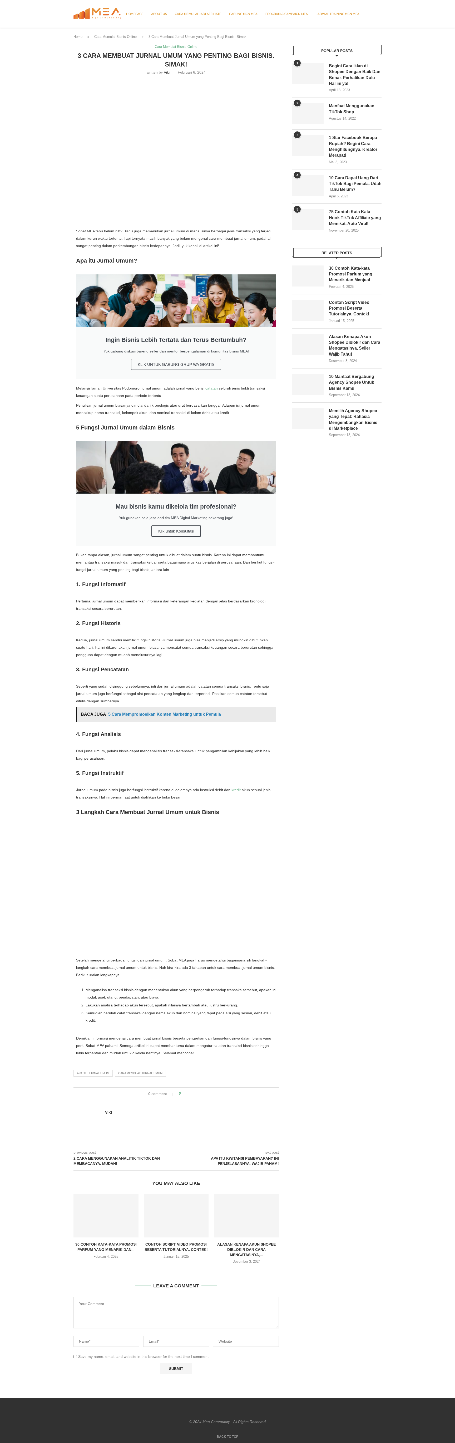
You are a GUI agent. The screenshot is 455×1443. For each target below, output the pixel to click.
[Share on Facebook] (189, 1094)
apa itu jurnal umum (93, 1073)
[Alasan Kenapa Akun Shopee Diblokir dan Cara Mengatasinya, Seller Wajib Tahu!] (246, 1215)
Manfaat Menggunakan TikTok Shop (351, 109)
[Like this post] (183, 1094)
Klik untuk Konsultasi (176, 531)
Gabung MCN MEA (243, 14)
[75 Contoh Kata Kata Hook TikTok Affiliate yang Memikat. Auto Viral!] (308, 219)
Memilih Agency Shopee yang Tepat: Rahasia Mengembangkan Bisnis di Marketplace (353, 419)
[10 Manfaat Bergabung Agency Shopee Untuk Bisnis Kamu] (308, 384)
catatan (211, 388)
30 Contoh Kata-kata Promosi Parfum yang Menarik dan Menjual (350, 274)
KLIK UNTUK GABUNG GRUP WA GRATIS (176, 364)
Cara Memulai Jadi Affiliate (198, 14)
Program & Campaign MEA (286, 14)
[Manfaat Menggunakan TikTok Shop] (308, 113)
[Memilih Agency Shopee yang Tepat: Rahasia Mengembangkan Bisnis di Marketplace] (308, 418)
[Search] (379, 14)
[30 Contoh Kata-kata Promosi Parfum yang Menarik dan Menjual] (106, 1215)
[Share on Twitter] (194, 1094)
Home (77, 37)
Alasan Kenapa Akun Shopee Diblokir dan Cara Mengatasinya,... (246, 1249)
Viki (167, 72)
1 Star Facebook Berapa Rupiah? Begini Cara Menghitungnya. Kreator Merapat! (353, 146)
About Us (159, 14)
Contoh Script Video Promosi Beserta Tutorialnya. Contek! (349, 308)
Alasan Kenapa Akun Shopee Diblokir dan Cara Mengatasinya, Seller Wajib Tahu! (354, 345)
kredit (236, 790)
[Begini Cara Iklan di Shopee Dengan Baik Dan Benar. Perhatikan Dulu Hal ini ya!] (308, 73)
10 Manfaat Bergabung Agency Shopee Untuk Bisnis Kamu (351, 382)
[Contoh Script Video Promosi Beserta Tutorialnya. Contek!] (176, 1215)
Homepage (134, 14)
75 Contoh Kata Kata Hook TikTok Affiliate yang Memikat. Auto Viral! (355, 217)
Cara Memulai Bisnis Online (115, 37)
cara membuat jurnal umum (140, 1073)
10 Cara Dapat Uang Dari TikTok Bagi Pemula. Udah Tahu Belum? (355, 184)
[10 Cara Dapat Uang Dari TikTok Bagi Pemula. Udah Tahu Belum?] (308, 185)
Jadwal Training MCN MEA (337, 14)
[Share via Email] (204, 1094)
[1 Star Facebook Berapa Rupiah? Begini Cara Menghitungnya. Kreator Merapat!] (308, 145)
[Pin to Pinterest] (199, 1094)
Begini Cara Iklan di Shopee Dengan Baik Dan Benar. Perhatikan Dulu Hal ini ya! (354, 75)
